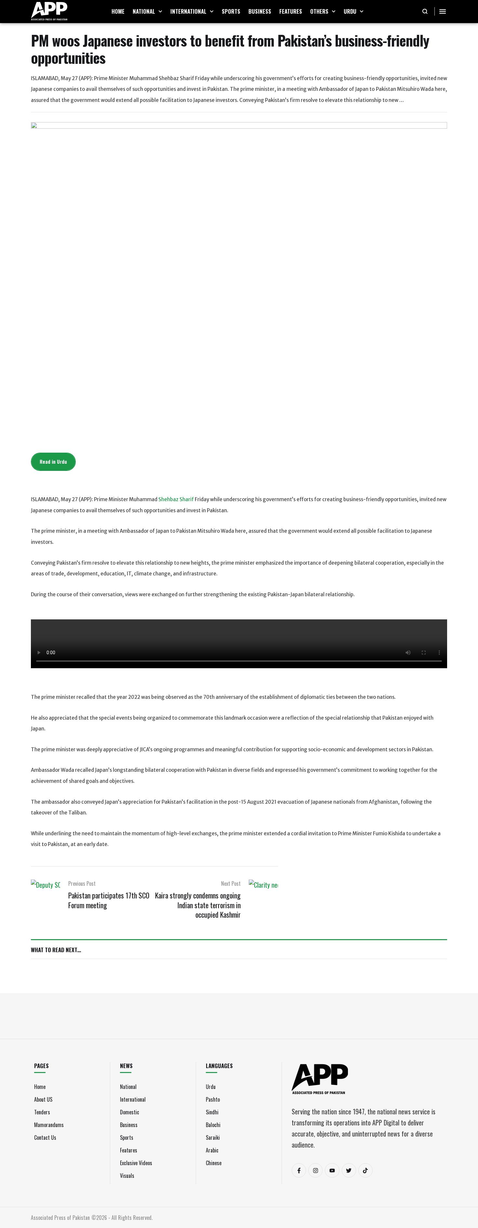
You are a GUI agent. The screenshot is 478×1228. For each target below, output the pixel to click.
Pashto (213, 1099)
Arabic (212, 1150)
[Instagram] (315, 1170)
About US (43, 1099)
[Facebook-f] (299, 1170)
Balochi (213, 1125)
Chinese (213, 1163)
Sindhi (212, 1112)
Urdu (211, 1087)
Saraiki (213, 1137)
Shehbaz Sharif (176, 499)
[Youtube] (332, 1170)
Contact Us (45, 1137)
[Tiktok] (365, 1170)
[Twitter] (349, 1170)
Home (40, 1087)
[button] (160, 11)
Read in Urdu (53, 461)
